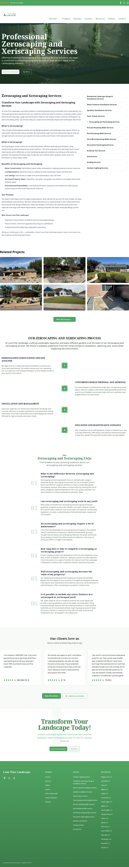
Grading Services (78, 825)
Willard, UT (104, 789)
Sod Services (77, 829)
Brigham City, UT (106, 777)
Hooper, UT (104, 847)
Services (53, 18)
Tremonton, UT (106, 798)
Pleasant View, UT (107, 814)
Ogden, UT (104, 806)
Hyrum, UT (104, 823)
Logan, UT (104, 793)
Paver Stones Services (80, 796)
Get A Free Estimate (103, 11)
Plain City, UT (105, 827)
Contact (88, 18)
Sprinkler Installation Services (82, 792)
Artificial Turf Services (80, 821)
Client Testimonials (51, 793)
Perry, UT (104, 785)
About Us (100, 18)
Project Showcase (51, 798)
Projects (66, 18)
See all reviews (51, 696)
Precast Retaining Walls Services (83, 804)
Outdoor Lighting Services (81, 777)
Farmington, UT (106, 839)
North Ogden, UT (106, 810)
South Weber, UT (106, 831)
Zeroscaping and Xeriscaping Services (85, 800)
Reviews (77, 18)
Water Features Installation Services (85, 788)
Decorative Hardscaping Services (84, 817)
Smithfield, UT (105, 781)
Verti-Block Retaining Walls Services (84, 813)
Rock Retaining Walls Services (82, 808)
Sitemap (48, 802)
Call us (121, 11)
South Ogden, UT (106, 802)
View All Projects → (64, 319)
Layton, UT (104, 818)
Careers (122, 18)
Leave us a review (76, 696)
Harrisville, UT (105, 835)
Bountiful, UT (105, 843)
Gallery (111, 18)
